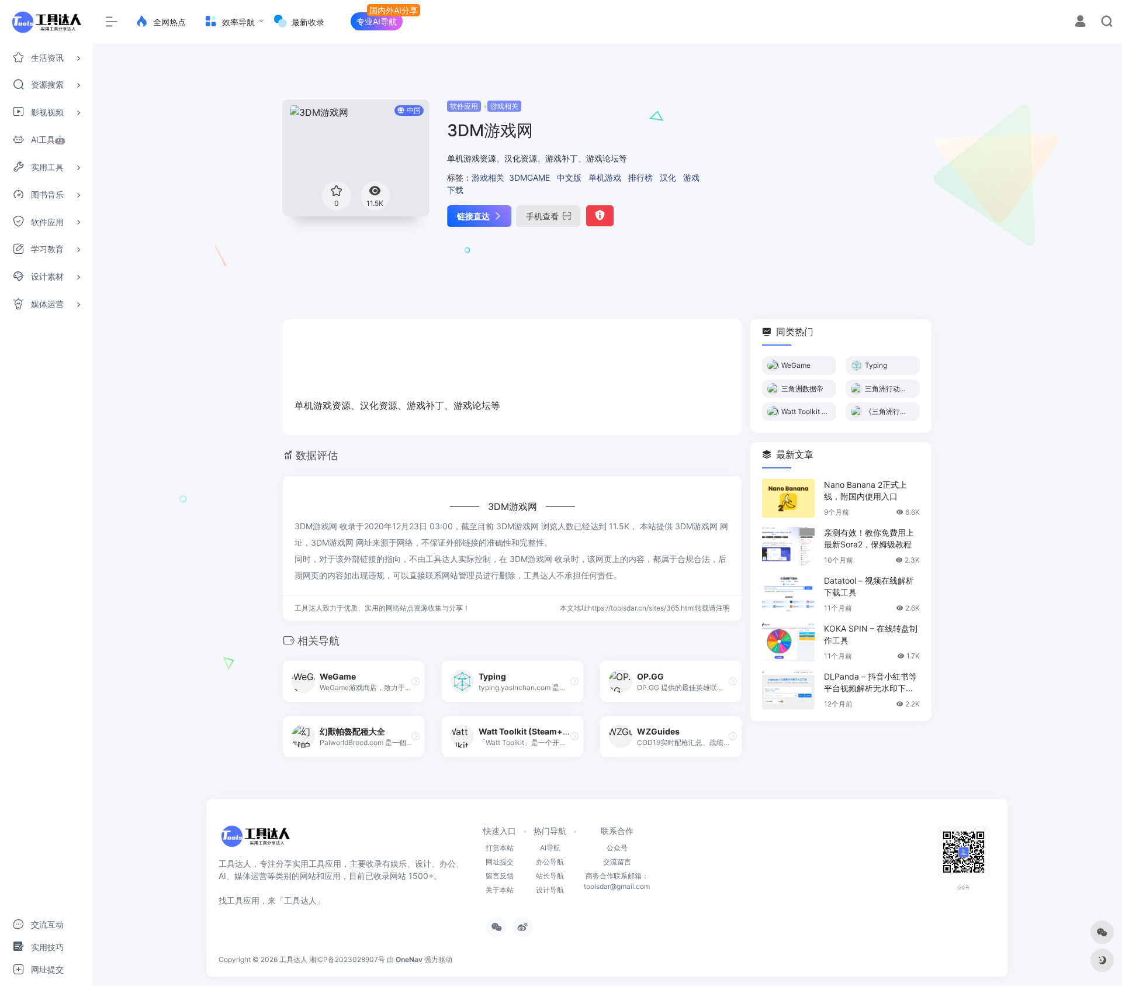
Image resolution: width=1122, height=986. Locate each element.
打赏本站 (500, 847)
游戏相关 (504, 106)
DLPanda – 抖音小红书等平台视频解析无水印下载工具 (870, 682)
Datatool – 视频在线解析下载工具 (869, 586)
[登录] (1080, 22)
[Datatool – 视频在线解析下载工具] (788, 594)
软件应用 (464, 106)
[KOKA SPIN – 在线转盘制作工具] (788, 642)
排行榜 (640, 177)
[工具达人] (255, 840)
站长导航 (550, 875)
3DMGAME (529, 177)
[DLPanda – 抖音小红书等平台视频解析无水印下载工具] (788, 690)
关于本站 (500, 889)
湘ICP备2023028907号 (347, 959)
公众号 (617, 847)
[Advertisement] (822, 181)
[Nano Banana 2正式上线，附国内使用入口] (788, 498)
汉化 (668, 177)
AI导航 (550, 847)
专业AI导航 (376, 21)
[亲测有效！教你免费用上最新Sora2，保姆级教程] (788, 546)
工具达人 (293, 959)
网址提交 (500, 861)
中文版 (569, 177)
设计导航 (550, 889)
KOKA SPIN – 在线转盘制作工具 (870, 634)
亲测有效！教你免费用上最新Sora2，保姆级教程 (869, 538)
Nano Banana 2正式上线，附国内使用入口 (865, 490)
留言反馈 (500, 875)
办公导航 (550, 861)
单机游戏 (604, 177)
